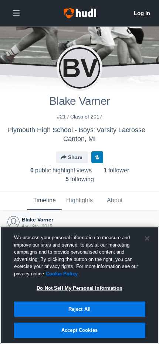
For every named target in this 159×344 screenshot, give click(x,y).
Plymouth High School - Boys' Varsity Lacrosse (76, 130)
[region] (79, 285)
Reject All (79, 309)
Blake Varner (37, 220)
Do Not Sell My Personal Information (79, 288)
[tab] (44, 201)
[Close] (147, 238)
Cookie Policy (62, 273)
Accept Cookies (79, 330)
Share (75, 157)
